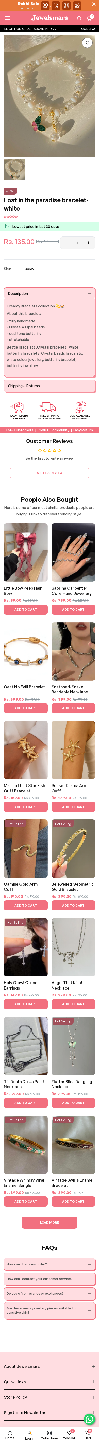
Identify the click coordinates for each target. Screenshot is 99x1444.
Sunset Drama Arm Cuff (69, 788)
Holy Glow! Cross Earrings (20, 985)
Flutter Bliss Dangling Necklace (72, 1084)
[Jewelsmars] (49, 18)
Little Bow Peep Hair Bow (23, 591)
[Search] (79, 18)
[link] (50, 28)
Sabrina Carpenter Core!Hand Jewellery (72, 591)
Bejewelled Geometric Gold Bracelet (73, 887)
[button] (87, 43)
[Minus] (66, 242)
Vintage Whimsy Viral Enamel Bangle (24, 1183)
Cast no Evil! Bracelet (24, 686)
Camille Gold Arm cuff (21, 887)
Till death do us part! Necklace (24, 1084)
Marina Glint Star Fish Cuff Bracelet (24, 788)
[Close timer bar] (94, 4)
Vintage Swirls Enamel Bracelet (72, 1183)
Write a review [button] (49, 473)
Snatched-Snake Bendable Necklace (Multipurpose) (70, 689)
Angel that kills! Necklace (67, 985)
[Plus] (88, 242)
